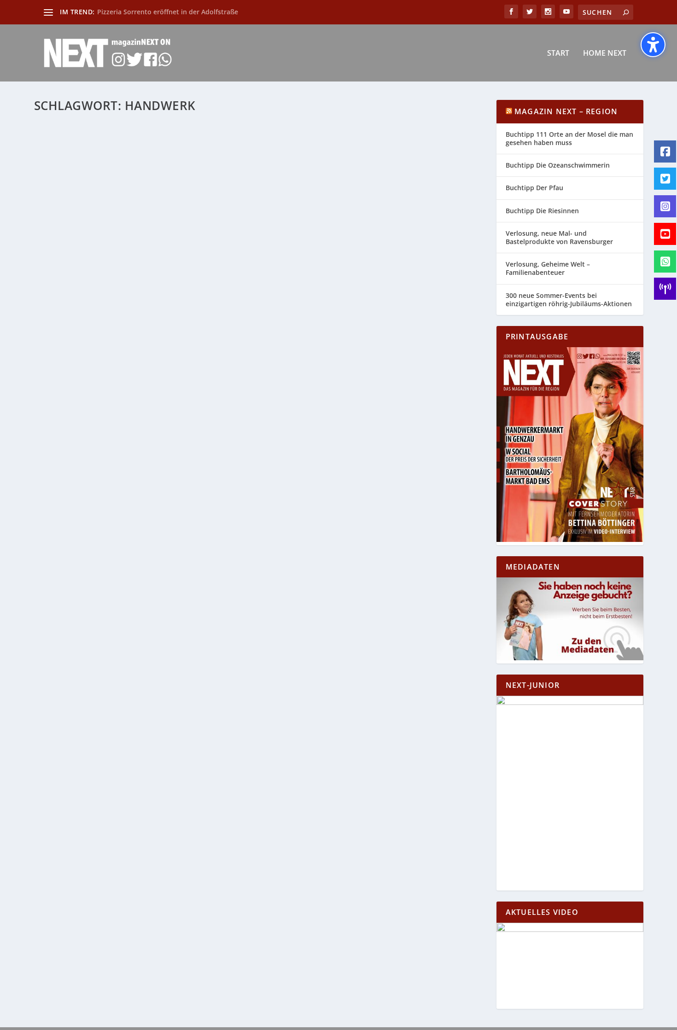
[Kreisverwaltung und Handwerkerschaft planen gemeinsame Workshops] (201, 219)
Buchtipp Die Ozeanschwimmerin (558, 165)
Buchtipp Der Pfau (534, 187)
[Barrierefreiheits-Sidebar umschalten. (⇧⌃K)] (653, 44)
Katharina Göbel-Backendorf (92, 347)
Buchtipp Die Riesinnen (542, 210)
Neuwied (259, 347)
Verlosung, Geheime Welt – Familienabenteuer (548, 268)
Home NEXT (604, 53)
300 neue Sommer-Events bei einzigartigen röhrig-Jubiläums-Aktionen (569, 299)
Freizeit (235, 347)
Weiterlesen (70, 383)
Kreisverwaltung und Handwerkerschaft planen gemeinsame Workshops (201, 333)
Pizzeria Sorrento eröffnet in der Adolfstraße (167, 11)
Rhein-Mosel (290, 347)
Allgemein (187, 347)
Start (558, 53)
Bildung (213, 347)
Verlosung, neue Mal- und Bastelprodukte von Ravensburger (559, 237)
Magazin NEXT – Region (566, 111)
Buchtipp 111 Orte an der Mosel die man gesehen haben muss (569, 138)
